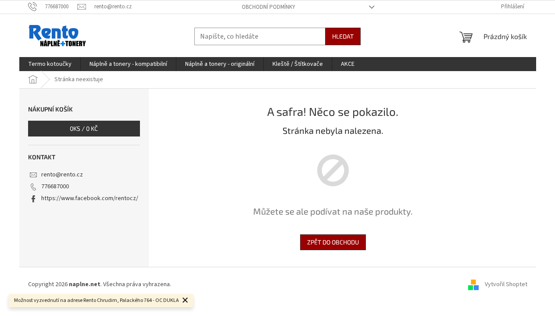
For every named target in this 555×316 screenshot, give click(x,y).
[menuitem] (49, 64)
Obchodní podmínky (268, 7)
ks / (84, 128)
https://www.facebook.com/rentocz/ (89, 198)
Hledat (343, 36)
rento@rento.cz (62, 174)
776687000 (55, 186)
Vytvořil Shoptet (506, 284)
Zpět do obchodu (333, 242)
